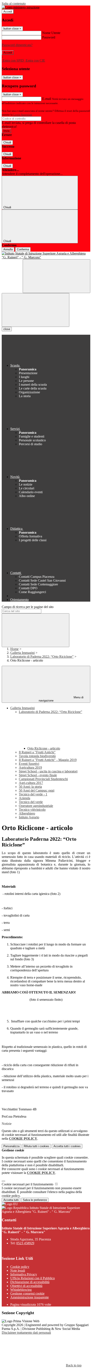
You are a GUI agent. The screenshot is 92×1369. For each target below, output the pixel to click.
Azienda (24, 798)
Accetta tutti (67, 1146)
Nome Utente (51, 33)
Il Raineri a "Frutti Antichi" (37, 752)
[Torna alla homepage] (46, 255)
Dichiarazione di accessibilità (29, 1282)
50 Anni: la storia (30, 786)
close (6, 329)
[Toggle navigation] (35, 310)
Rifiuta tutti (36, 1146)
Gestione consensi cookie (27, 1293)
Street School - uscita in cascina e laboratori (48, 771)
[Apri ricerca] (56, 276)
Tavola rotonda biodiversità (37, 756)
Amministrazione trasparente (29, 1297)
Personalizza (11, 1146)
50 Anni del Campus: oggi (36, 790)
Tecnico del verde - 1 (33, 794)
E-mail (46, 99)
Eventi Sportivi (29, 763)
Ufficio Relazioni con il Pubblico (32, 1278)
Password (48, 37)
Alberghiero (27, 813)
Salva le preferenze (35, 1200)
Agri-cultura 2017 (31, 783)
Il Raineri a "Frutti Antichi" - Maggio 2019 (48, 760)
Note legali (17, 1270)
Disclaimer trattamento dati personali (26, 1332)
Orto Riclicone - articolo (43, 748)
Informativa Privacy (23, 1274)
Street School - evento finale (38, 775)
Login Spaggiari (22, 114)
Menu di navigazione (61, 699)
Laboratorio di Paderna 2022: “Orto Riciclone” (42, 656)
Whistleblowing (21, 1289)
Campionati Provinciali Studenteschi (43, 779)
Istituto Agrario (29, 817)
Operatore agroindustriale (36, 806)
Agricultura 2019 (30, 767)
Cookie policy (19, 1266)
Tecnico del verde (31, 802)
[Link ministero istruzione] (21, 7)
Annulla (8, 249)
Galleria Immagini (22, 653)
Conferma (23, 249)
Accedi (7, 11)
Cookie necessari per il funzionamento (28, 1184)
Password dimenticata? (17, 45)
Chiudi (7, 142)
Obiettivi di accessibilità (26, 1286)
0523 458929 (25, 1243)
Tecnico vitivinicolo (32, 809)
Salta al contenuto (14, 3)
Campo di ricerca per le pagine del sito (27, 607)
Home (14, 649)
